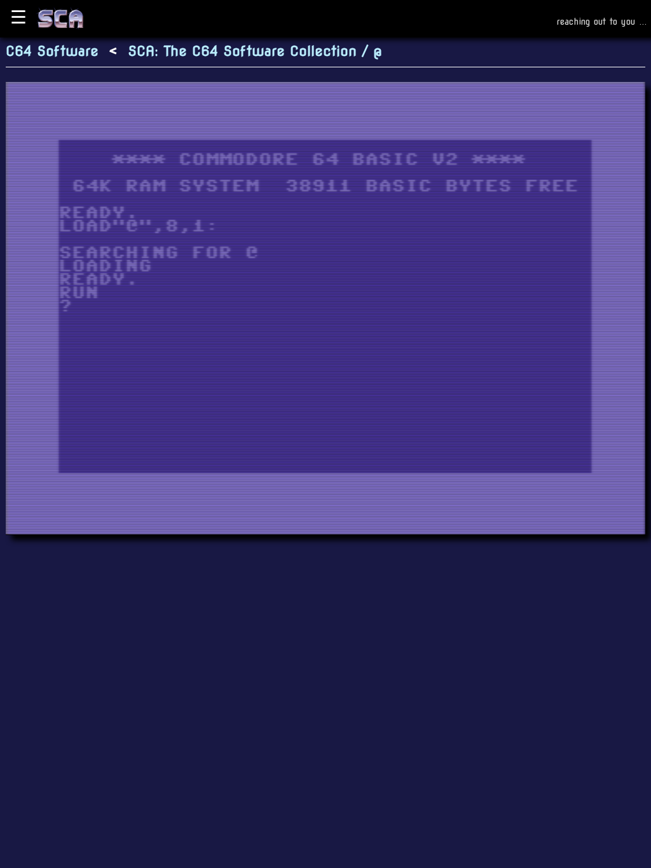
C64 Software (52, 51)
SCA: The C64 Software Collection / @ (255, 51)
